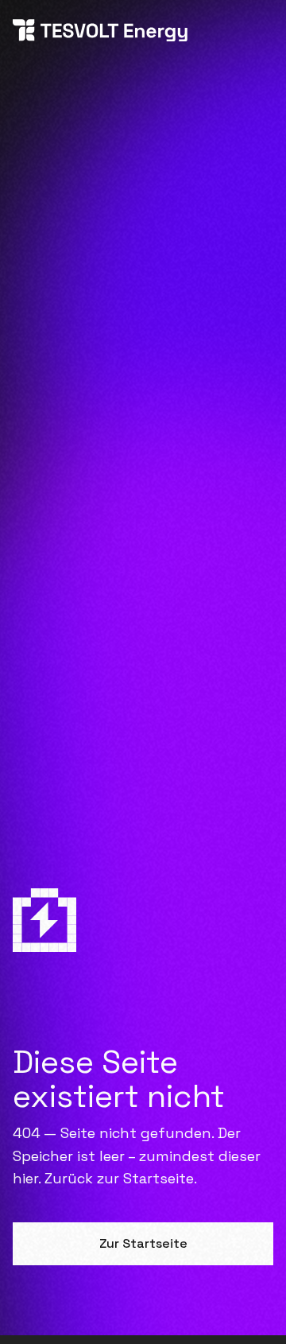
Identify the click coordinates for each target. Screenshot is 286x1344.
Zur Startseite (143, 1243)
